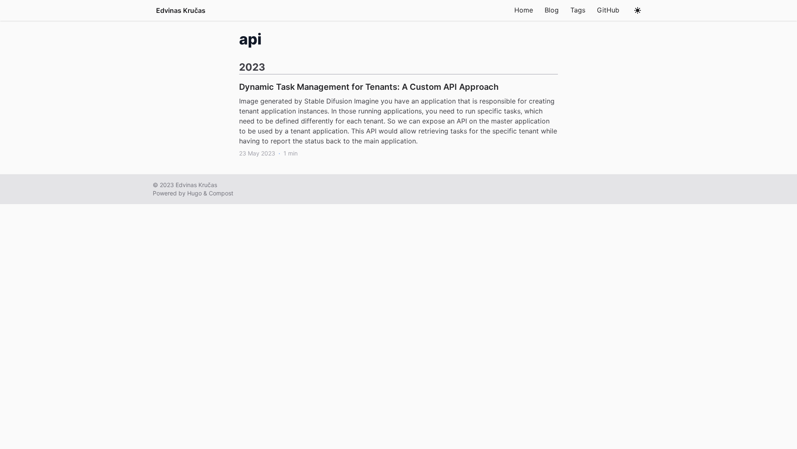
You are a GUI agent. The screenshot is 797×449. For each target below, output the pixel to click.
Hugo (194, 193)
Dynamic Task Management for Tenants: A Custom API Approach (369, 87)
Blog (552, 10)
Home (523, 10)
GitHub (608, 10)
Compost (221, 193)
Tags (577, 10)
